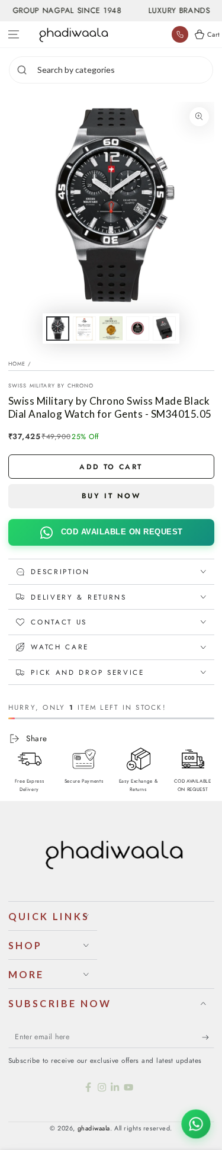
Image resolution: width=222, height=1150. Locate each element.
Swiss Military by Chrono (51, 385)
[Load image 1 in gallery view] (58, 328)
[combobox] (123, 70)
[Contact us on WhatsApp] (196, 1124)
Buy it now (111, 496)
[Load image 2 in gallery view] (84, 328)
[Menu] (14, 34)
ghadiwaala (94, 1128)
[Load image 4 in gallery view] (138, 328)
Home (17, 363)
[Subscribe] (208, 1037)
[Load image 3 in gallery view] (111, 328)
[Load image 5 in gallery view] (164, 328)
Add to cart (110, 467)
